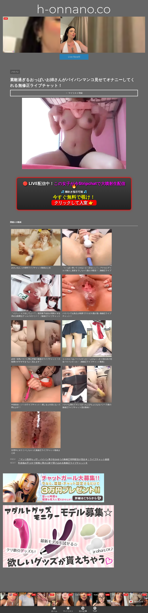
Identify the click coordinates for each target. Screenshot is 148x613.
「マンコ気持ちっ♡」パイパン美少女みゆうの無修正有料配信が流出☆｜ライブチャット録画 (63, 459)
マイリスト (68, 611)
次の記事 (83, 611)
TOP (95, 611)
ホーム (54, 611)
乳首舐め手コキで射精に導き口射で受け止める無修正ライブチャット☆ (53, 463)
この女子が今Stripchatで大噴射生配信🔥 (74, 193)
